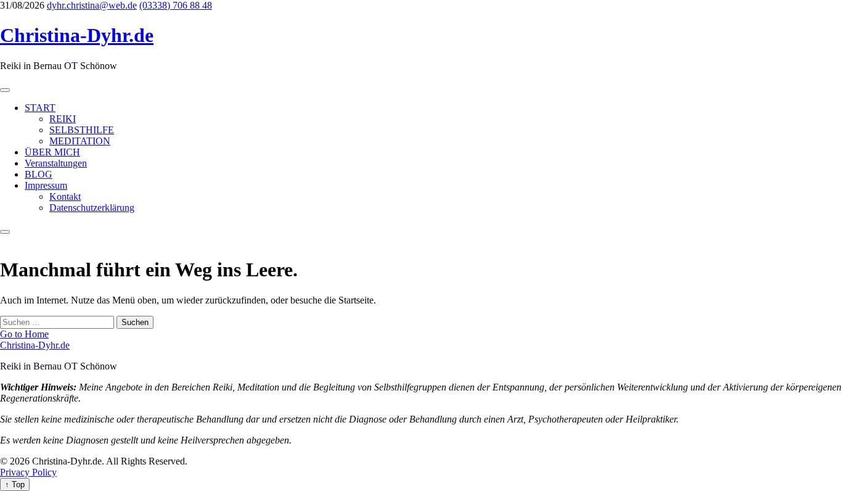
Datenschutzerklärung (91, 207)
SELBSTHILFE (81, 130)
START (40, 107)
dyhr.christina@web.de (92, 5)
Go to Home (24, 334)
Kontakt (65, 196)
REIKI (62, 118)
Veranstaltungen (56, 163)
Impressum (46, 185)
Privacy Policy (28, 472)
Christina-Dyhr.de (76, 35)
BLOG (38, 174)
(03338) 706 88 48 (175, 5)
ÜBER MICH (52, 152)
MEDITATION (79, 141)
